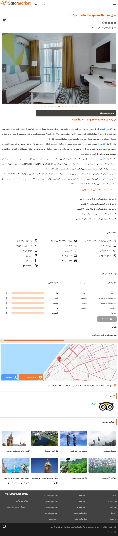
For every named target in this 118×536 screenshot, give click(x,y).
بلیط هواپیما (83, 495)
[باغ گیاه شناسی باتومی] (73, 459)
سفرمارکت (113, 495)
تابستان (82, 298)
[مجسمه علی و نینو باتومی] (73, 432)
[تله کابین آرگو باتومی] (102, 459)
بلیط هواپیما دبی (81, 501)
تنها (112, 313)
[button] (76, 106)
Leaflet (114, 380)
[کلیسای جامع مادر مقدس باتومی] (15, 432)
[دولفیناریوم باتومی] (102, 432)
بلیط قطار (113, 507)
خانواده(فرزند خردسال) (106, 298)
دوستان (111, 308)
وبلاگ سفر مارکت (22, 501)
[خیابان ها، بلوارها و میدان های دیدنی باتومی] (44, 459)
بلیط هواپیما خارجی (51, 507)
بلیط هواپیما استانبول (50, 495)
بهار (83, 293)
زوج (112, 293)
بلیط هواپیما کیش (81, 507)
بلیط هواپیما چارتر (51, 501)
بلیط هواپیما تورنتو (51, 513)
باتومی (102, 129)
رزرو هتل (114, 513)
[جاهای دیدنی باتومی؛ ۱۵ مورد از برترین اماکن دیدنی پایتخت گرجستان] (15, 459)
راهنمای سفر (53, 519)
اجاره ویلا (113, 519)
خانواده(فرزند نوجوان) (107, 303)
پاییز (83, 303)
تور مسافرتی (112, 501)
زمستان (82, 308)
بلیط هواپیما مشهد (80, 513)
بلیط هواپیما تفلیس (80, 519)
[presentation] (114, 68)
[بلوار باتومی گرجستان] (44, 432)
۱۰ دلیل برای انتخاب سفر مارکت (17, 507)
